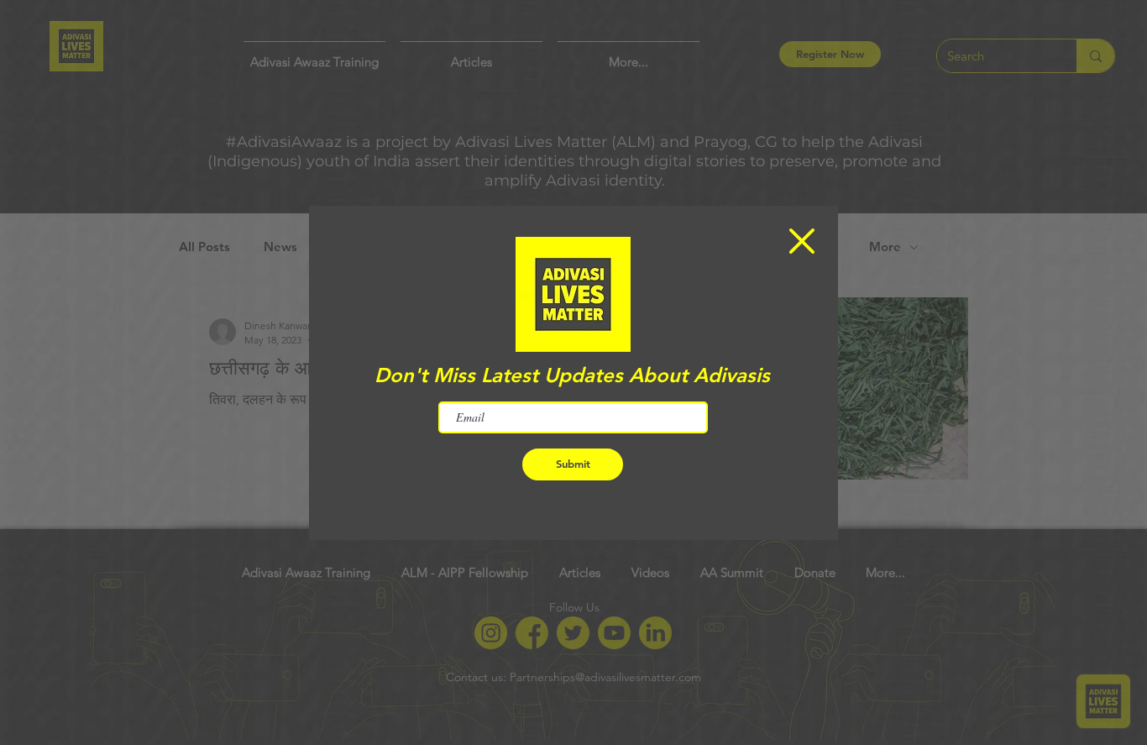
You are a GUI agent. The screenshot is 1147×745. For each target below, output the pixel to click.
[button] (801, 241)
